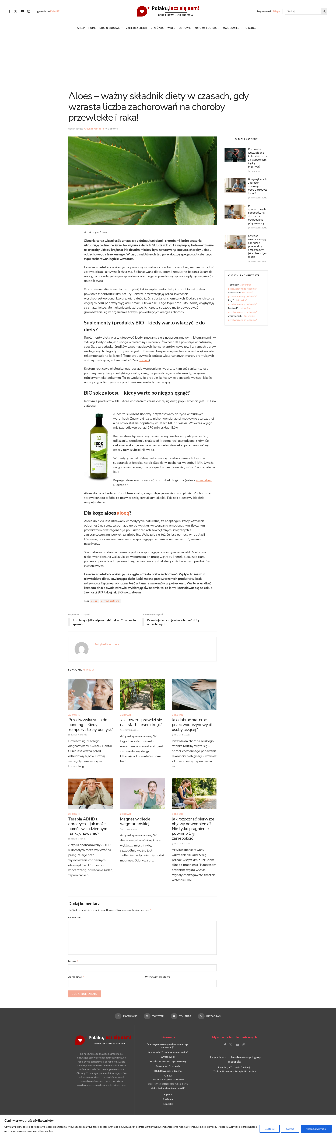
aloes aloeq (204, 480)
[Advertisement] (168, 59)
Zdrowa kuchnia (206, 28)
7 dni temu (255, 171)
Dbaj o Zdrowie (110, 28)
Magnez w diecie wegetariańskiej (135, 821)
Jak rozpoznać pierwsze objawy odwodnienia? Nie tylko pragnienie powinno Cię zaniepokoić (193, 828)
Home (92, 28)
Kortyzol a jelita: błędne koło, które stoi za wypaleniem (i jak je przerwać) (257, 158)
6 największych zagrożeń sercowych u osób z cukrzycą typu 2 (257, 186)
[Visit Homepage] (168, 11)
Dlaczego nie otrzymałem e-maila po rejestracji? (168, 1046)
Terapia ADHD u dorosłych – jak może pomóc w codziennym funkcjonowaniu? (87, 826)
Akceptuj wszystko (316, 1128)
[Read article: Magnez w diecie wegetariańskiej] (142, 793)
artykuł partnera (110, 601)
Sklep (81, 28)
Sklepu (276, 11)
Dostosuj (270, 1128)
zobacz (144, 360)
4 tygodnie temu (258, 198)
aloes (94, 601)
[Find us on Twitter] (15, 11)
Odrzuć (290, 1128)
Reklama (168, 1099)
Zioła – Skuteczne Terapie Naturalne (234, 1071)
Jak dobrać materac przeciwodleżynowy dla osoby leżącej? (193, 724)
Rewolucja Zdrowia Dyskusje (234, 1067)
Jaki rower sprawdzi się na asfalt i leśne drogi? (141, 722)
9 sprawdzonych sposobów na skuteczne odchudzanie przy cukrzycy (257, 214)
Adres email (76, 976)
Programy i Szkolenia (168, 1066)
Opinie (168, 1094)
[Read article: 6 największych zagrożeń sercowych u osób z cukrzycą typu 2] (235, 185)
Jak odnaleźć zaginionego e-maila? (168, 1051)
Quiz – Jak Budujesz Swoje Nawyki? (168, 1088)
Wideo (171, 28)
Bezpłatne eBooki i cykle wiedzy (167, 1061)
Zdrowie (185, 28)
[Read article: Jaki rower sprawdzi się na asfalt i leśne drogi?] (142, 694)
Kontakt (168, 1103)
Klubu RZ (54, 11)
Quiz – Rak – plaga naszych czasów (168, 1079)
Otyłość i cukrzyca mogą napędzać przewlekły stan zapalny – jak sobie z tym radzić (257, 246)
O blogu (251, 28)
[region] (168, 1125)
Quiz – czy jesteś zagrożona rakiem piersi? (168, 1083)
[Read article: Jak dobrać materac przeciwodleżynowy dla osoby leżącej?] (194, 694)
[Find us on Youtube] (22, 11)
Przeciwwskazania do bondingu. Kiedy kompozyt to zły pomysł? (90, 724)
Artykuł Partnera (94, 128)
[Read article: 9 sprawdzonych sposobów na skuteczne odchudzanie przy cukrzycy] (235, 211)
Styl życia (157, 28)
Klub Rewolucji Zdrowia (168, 1070)
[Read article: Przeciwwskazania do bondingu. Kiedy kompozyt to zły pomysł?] (90, 694)
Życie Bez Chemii (136, 28)
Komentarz (76, 917)
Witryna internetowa (157, 976)
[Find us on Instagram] (28, 11)
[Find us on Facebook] (9, 11)
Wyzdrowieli (231, 28)
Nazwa (73, 961)
